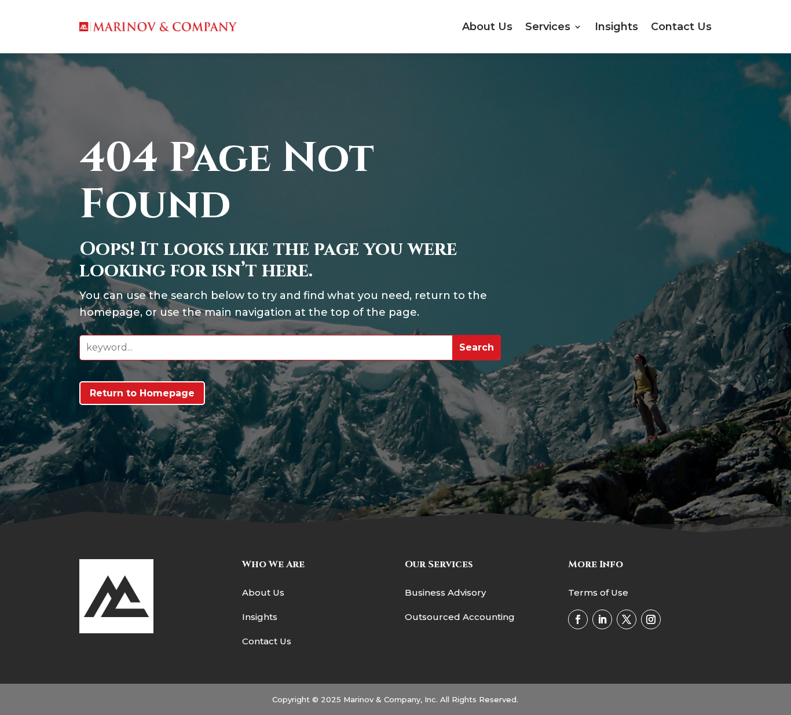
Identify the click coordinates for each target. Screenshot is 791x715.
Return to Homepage (142, 393)
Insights (616, 26)
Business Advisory (445, 592)
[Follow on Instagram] (651, 619)
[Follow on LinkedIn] (602, 619)
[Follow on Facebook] (578, 619)
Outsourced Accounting (460, 616)
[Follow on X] (626, 619)
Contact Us (681, 26)
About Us (487, 26)
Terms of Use (598, 592)
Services (547, 26)
